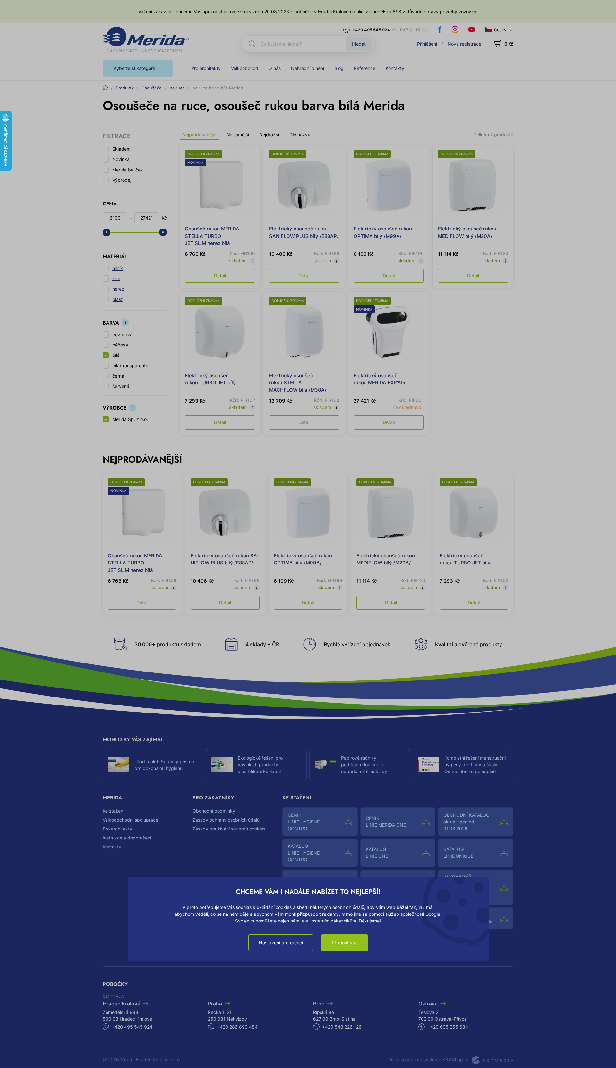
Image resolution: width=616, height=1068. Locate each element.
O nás (275, 68)
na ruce (177, 87)
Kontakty (395, 68)
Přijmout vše (344, 942)
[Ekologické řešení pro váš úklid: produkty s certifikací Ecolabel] (222, 765)
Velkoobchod (244, 68)
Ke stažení (113, 811)
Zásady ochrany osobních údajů (226, 819)
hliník (117, 268)
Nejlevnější (238, 134)
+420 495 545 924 (132, 1027)
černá (118, 376)
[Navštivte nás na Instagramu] (455, 29)
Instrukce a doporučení (127, 837)
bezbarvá (122, 334)
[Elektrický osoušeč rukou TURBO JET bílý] (220, 332)
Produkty (125, 87)
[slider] (106, 232)
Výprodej (121, 180)
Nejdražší (269, 134)
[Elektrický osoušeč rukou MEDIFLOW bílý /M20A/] (473, 185)
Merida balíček (127, 169)
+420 (371, 29)
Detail (220, 275)
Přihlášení (427, 43)
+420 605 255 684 (447, 1027)
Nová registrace (464, 43)
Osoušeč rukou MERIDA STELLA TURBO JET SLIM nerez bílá (212, 236)
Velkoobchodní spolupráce (130, 819)
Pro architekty (206, 68)
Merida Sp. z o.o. (130, 419)
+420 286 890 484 (237, 1027)
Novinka (121, 159)
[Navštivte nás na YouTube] (471, 29)
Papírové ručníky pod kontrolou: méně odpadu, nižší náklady (364, 764)
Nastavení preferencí (281, 942)
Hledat (359, 43)
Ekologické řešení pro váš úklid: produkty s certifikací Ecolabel (260, 764)
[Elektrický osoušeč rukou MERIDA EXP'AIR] (389, 332)
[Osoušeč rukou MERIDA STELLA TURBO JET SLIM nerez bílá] (220, 185)
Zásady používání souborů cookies (229, 828)
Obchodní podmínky (214, 811)
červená (120, 386)
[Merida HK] (146, 39)
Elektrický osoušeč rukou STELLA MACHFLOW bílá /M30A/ (298, 382)
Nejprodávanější (199, 134)
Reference (364, 68)
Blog (339, 68)
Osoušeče (151, 87)
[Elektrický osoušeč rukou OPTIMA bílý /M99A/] (389, 185)
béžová (120, 344)
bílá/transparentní (130, 365)
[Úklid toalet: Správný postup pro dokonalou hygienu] (118, 765)
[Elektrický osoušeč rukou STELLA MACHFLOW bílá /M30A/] (304, 332)
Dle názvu (299, 134)
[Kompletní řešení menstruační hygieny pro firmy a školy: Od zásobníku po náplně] (428, 765)
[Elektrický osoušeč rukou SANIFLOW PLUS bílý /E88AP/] (304, 185)
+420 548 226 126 (342, 1027)
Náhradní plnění (307, 68)
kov (116, 278)
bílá (116, 355)
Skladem (121, 149)
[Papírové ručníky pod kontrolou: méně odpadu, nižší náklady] (325, 765)
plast (117, 299)
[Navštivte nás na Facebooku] (439, 29)
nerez (118, 289)
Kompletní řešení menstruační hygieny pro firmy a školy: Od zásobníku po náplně (475, 764)
